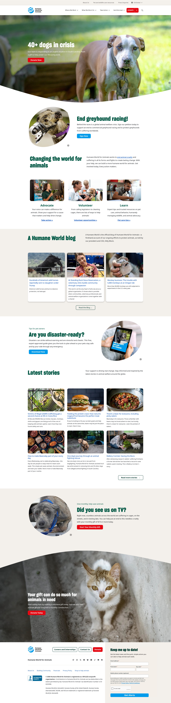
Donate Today (37, 613)
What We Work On (88, 10)
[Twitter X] (80, 659)
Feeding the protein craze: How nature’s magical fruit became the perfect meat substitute (84, 416)
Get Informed (118, 10)
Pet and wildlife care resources (103, 3)
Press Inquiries (123, 3)
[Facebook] (84, 659)
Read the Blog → (85, 307)
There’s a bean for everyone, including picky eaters (122, 415)
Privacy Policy (67, 671)
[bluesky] (87, 659)
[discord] (102, 659)
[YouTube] (98, 659)
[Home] (35, 649)
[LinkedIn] (91, 659)
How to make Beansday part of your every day (45, 457)
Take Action (104, 10)
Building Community (44, 671)
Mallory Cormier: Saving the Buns (121, 456)
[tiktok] (94, 659)
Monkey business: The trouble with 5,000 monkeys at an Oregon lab (122, 281)
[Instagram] (77, 659)
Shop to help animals (82, 671)
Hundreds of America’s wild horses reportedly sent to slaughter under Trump (44, 283)
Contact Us (85, 649)
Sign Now (84, 136)
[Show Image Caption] (169, 83)
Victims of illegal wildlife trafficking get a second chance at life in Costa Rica (44, 415)
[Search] (141, 10)
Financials (56, 671)
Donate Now (36, 60)
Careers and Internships (65, 649)
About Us (86, 3)
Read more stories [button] (129, 477)
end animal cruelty (124, 157)
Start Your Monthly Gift (90, 527)
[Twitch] (73, 659)
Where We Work (70, 10)
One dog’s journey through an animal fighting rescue (83, 457)
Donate (131, 10)
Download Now (38, 352)
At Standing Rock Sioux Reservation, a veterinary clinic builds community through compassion (84, 283)
